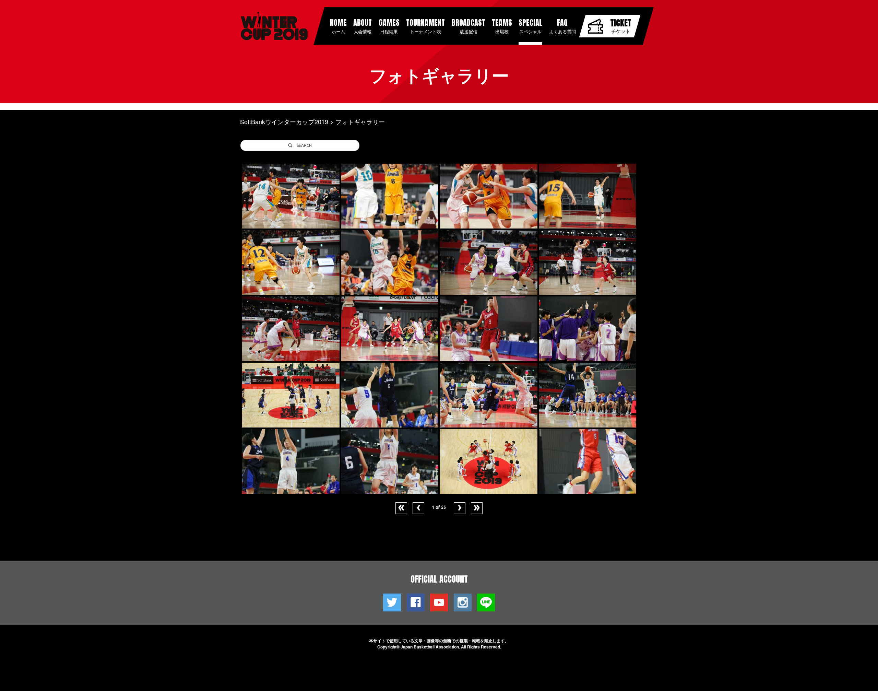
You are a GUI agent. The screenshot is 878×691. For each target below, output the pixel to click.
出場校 (502, 26)
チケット (620, 25)
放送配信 (468, 26)
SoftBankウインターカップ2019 (284, 121)
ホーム (338, 26)
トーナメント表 (425, 26)
